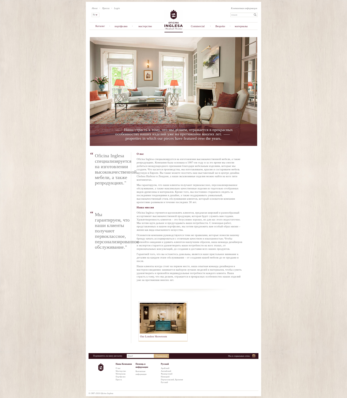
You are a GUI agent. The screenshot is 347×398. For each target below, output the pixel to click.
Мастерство (121, 371)
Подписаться (161, 356)
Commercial (198, 26)
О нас (118, 368)
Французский (166, 374)
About (95, 8)
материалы (241, 26)
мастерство (145, 26)
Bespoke (220, 26)
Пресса (106, 8)
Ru (94, 14)
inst (254, 356)
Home (173, 20)
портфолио (121, 26)
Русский (164, 382)
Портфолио (121, 377)
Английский (166, 371)
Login (117, 8)
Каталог (100, 26)
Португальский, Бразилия (172, 379)
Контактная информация (244, 8)
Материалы (120, 374)
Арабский (165, 368)
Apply (255, 15)
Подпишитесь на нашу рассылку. (108, 356)
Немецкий (165, 377)
